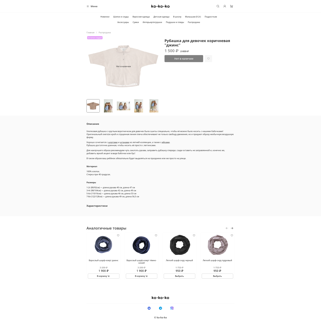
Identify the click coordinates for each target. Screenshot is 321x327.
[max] (172, 308)
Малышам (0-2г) (193, 16)
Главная (90, 32)
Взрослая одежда (141, 16)
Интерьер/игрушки (152, 22)
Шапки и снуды (121, 16)
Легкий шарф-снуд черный (179, 260)
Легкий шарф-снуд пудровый (217, 260)
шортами (113, 142)
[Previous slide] (91, 66)
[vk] (149, 308)
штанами (124, 142)
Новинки (104, 16)
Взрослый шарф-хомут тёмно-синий (141, 261)
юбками (166, 142)
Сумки (136, 22)
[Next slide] (156, 66)
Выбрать (179, 276)
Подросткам (211, 16)
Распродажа (194, 22)
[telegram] (160, 308)
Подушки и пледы (175, 22)
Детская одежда (161, 16)
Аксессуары (123, 22)
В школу (177, 16)
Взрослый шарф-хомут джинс (103, 260)
